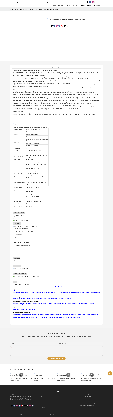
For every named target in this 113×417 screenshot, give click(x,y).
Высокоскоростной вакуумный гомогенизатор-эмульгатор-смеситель (45, 9)
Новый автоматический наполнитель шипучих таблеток (66, 379)
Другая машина (24, 9)
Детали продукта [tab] (56, 67)
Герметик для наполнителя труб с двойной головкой (44, 379)
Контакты (43, 407)
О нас (42, 401)
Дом (42, 394)
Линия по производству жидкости (64, 396)
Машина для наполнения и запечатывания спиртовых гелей (21, 379)
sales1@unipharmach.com (95, 399)
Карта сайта (60, 414)
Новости (43, 403)
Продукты (17, 9)
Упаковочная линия (60, 399)
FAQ (42, 405)
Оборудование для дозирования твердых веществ (67, 394)
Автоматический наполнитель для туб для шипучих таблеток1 (91, 379)
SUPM (11, 9)
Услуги (42, 399)
